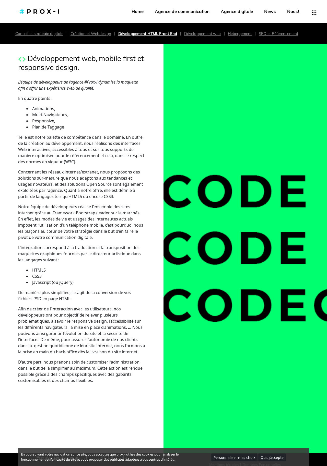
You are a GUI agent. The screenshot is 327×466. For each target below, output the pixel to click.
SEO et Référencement (278, 33)
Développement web (202, 33)
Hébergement (240, 33)
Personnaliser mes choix (234, 457)
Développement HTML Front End (147, 33)
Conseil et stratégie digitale (39, 33)
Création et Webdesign (91, 33)
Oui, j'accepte (272, 457)
